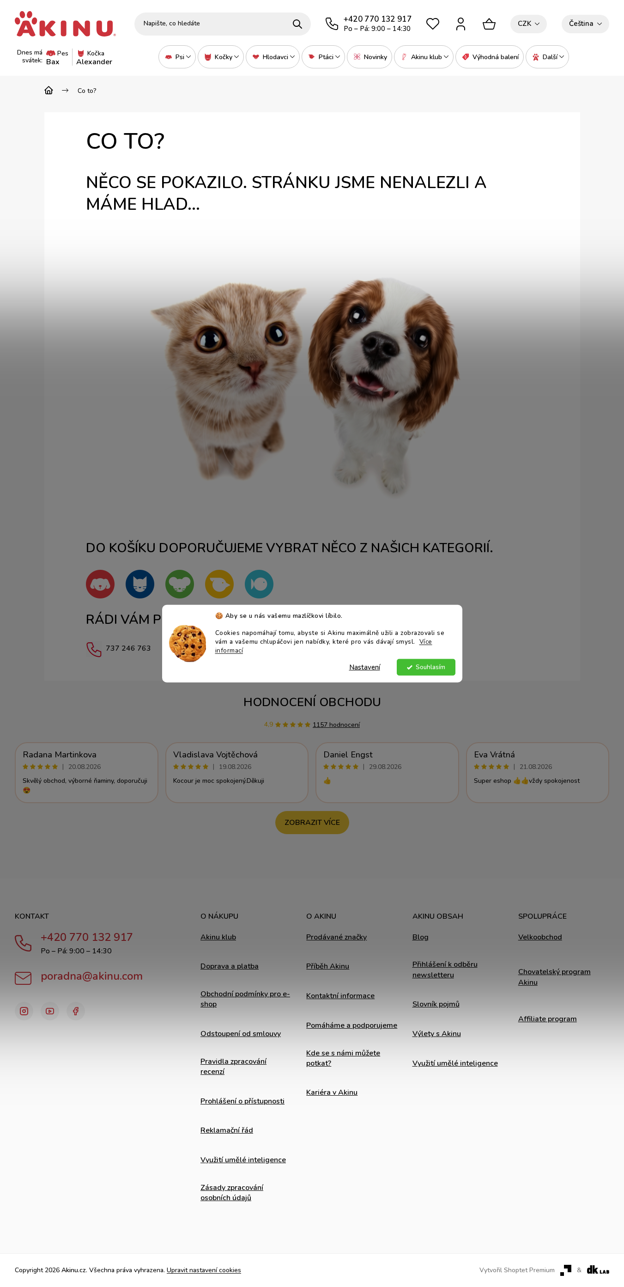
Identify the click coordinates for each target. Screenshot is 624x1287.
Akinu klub (218, 937)
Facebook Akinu (76, 1011)
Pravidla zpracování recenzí (233, 1066)
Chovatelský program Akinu (554, 977)
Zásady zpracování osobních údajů (231, 1193)
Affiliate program (547, 1019)
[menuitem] (177, 56)
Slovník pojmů (436, 1004)
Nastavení (364, 667)
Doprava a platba (229, 966)
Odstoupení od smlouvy (240, 1034)
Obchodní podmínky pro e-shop (245, 999)
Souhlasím (430, 667)
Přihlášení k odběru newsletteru (445, 969)
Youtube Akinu (50, 1011)
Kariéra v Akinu (331, 1092)
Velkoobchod (540, 937)
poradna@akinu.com (92, 976)
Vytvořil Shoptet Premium (517, 1270)
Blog (420, 937)
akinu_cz (24, 1011)
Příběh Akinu (327, 966)
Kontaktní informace (340, 996)
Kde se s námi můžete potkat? (343, 1058)
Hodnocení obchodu (312, 702)
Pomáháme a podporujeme (351, 1025)
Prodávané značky (336, 937)
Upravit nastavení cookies (204, 1270)
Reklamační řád (226, 1130)
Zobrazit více (312, 822)
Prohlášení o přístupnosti (242, 1101)
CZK (524, 23)
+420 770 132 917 (87, 937)
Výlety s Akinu (436, 1034)
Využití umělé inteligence (243, 1160)
